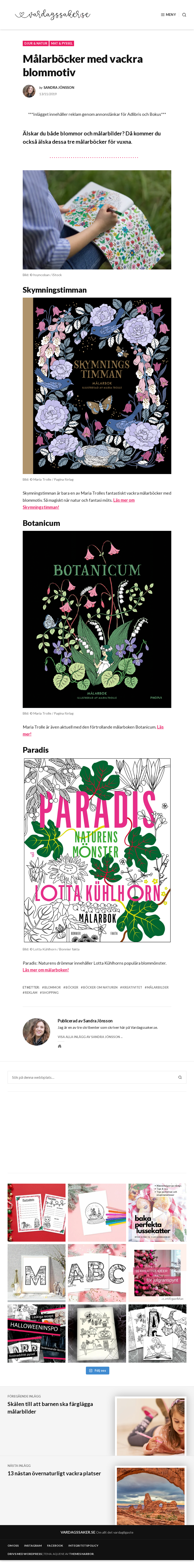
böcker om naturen (100, 987)
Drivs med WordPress (25, 1554)
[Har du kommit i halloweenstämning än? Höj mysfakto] (157, 1333)
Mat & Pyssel (62, 43)
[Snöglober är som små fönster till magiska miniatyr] (97, 1213)
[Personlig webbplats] (60, 1046)
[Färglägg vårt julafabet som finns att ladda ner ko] (97, 1273)
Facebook (55, 1545)
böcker (72, 987)
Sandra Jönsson (59, 88)
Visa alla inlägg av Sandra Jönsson (89, 1037)
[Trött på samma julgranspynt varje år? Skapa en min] (157, 1273)
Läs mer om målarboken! (46, 969)
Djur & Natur (35, 43)
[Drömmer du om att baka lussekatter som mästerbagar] (157, 1213)
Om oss (13, 1545)
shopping (50, 992)
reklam (31, 992)
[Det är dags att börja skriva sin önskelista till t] (37, 1213)
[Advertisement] (97, 1133)
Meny (171, 15)
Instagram (33, 1545)
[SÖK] (182, 15)
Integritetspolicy (83, 1545)
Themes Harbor (81, 1554)
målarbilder (158, 987)
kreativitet (132, 987)
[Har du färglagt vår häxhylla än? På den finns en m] (97, 1333)
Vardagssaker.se (78, 1532)
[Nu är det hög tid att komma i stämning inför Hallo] (37, 1333)
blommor (52, 987)
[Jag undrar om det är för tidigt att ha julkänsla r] (37, 1273)
